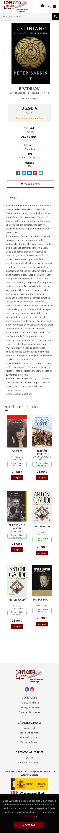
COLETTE (17, 451)
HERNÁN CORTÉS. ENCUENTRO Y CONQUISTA (42, 452)
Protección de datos (29, 737)
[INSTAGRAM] (32, 689)
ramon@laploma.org (29, 707)
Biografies (29, 149)
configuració (29, 816)
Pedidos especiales (29, 762)
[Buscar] (55, 16)
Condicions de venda (29, 732)
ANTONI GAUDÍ (42, 526)
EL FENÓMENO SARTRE (17, 527)
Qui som (29, 757)
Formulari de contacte (29, 712)
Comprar (17, 477)
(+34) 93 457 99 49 (29, 703)
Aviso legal (29, 728)
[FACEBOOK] (27, 689)
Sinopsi (13, 197)
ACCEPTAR (29, 825)
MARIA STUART (42, 599)
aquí (36, 812)
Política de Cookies (29, 742)
